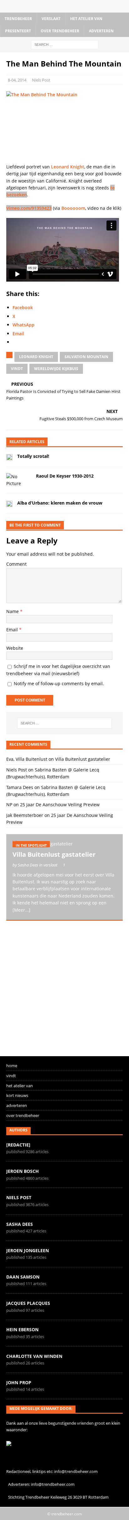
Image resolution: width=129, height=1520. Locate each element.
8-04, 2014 (17, 80)
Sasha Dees (19, 1224)
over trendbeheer (60, 31)
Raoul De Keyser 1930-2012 (65, 476)
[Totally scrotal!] (9, 456)
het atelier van (86, 18)
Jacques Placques (28, 1303)
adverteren (101, 31)
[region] (64, 985)
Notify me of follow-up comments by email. (59, 683)
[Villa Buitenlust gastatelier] (64, 843)
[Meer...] (21, 910)
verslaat (51, 18)
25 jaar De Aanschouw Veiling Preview (60, 805)
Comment (16, 564)
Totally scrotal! (33, 456)
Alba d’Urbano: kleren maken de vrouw (59, 503)
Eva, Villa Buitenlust (26, 759)
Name (13, 611)
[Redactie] (18, 1145)
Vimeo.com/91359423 (29, 208)
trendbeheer (18, 18)
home (11, 1065)
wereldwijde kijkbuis (56, 368)
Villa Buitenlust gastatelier (82, 759)
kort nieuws (17, 1095)
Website (14, 648)
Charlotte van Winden (34, 1356)
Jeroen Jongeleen (27, 1250)
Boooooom (73, 208)
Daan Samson (22, 1277)
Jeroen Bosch (22, 1171)
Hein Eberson (22, 1329)
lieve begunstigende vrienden (66, 1423)
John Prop (18, 1382)
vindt (17, 368)
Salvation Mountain (86, 356)
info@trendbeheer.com (76, 1471)
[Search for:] (64, 44)
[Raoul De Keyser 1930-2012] (18, 480)
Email (12, 630)
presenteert (18, 31)
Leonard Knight (67, 167)
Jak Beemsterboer (24, 815)
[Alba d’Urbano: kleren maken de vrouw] (9, 503)
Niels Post (41, 80)
